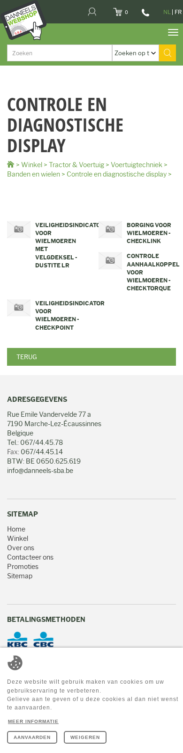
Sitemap (19, 576)
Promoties (22, 566)
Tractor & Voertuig (76, 165)
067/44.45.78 (144, 15)
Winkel (31, 165)
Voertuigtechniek (136, 165)
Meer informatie (33, 721)
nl (167, 11)
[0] (129, 9)
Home (16, 529)
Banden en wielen (33, 174)
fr (178, 11)
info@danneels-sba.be (40, 470)
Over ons (20, 548)
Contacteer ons (30, 557)
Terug (26, 357)
